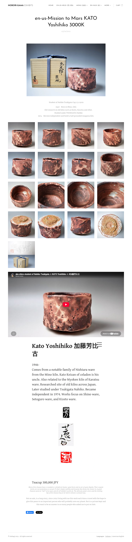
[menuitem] (51, 5)
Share (31, 512)
